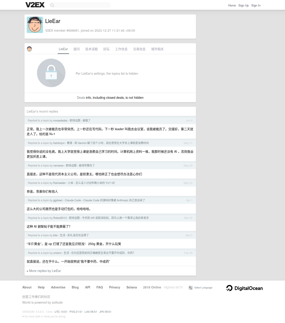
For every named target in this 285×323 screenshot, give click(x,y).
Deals (81, 97)
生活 (62, 235)
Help (41, 287)
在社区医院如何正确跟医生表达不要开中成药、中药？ (103, 253)
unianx (57, 253)
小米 (70, 183)
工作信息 (121, 49)
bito (55, 235)
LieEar (63, 49)
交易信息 (139, 49)
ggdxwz (58, 200)
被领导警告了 (87, 165)
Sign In (256, 5)
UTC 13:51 (61, 311)
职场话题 (75, 120)
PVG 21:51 (76, 311)
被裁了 (87, 120)
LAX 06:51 (91, 311)
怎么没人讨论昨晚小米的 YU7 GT (95, 183)
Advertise (58, 287)
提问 (76, 49)
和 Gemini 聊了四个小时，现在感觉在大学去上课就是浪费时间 (112, 143)
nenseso (58, 165)
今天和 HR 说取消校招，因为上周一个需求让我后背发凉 (115, 218)
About (27, 287)
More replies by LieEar (45, 270)
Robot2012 (60, 218)
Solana (131, 287)
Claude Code (73, 200)
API (87, 287)
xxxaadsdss (60, 120)
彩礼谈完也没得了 (78, 235)
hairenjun (59, 143)
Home (232, 5)
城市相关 (157, 49)
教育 (69, 143)
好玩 (106, 49)
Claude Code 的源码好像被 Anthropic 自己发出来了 (114, 200)
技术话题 (91, 49)
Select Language (202, 287)
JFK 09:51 (105, 311)
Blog (75, 287)
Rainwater (59, 183)
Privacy (114, 287)
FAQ (99, 287)
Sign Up (243, 5)
